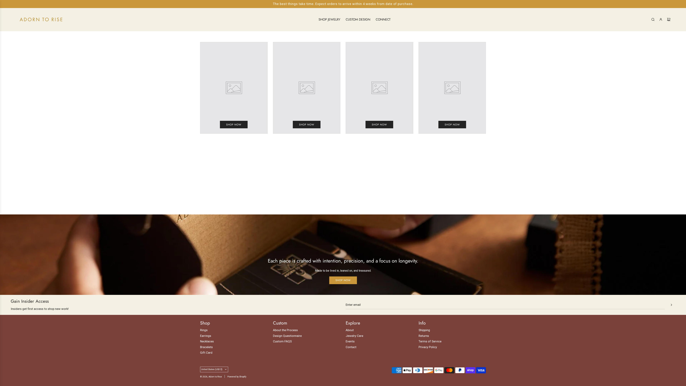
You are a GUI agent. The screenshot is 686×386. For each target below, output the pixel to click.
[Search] (653, 19)
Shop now (233, 124)
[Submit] (671, 305)
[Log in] (661, 19)
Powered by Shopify (236, 376)
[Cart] (669, 19)
